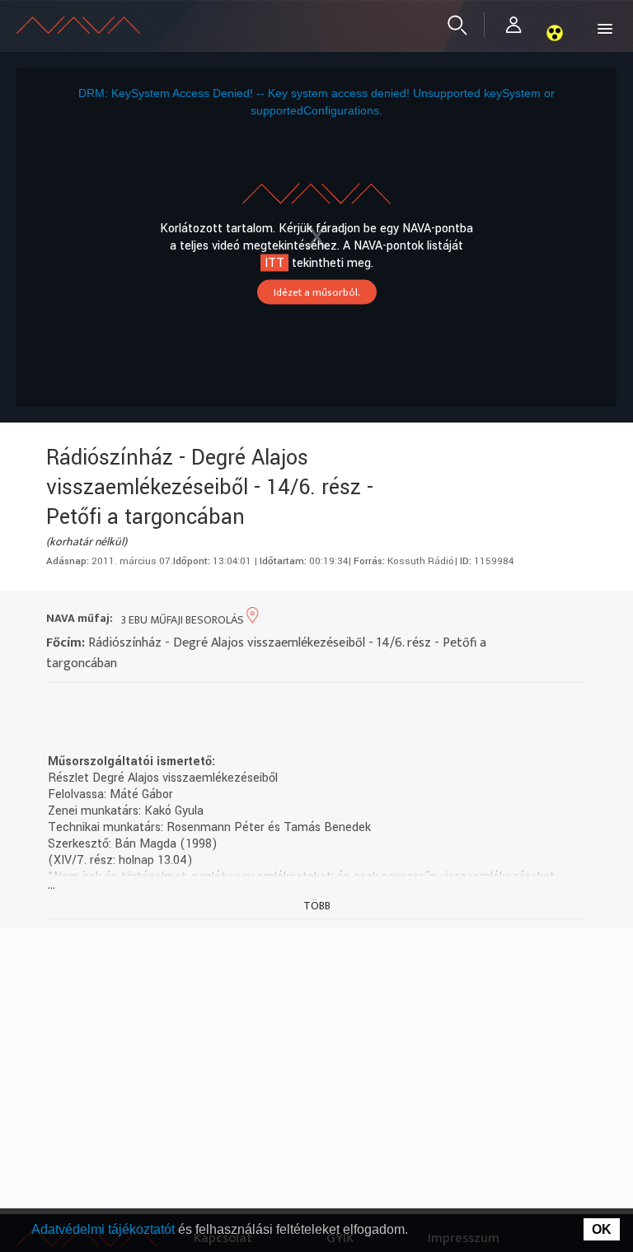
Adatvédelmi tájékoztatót (104, 1229)
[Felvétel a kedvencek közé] (59, 704)
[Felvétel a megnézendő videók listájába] (88, 704)
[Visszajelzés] (207, 704)
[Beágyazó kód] (148, 704)
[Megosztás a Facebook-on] (177, 704)
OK (602, 1229)
